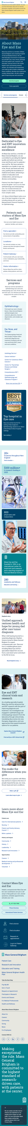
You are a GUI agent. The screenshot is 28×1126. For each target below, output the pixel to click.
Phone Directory (14, 908)
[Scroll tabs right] (27, 95)
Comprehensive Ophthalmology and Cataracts (11, 377)
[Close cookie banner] (21, 1108)
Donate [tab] (21, 95)
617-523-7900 (15, 903)
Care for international (11, 822)
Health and (8, 1004)
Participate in (9, 994)
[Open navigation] (25, 2)
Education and (10, 969)
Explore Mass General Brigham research (13, 732)
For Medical (10, 1001)
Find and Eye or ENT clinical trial (13, 737)
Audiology (10, 353)
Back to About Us (8, 21)
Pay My (5, 985)
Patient (6, 961)
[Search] (21, 2)
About (5, 1014)
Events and (8, 997)
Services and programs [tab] (10, 95)
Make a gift (13, 791)
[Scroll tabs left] (1, 95)
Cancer (10, 356)
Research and (10, 851)
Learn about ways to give (13, 795)
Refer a (6, 833)
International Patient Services (14, 912)
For (6, 1030)
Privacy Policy (8, 1122)
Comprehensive (11, 372)
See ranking (7, 435)
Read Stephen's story (13, 660)
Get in (6, 988)
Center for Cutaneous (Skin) (13, 361)
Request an (10, 991)
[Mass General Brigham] (8, 2)
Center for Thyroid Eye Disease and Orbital (12, 367)
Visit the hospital (14, 81)
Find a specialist (14, 86)
